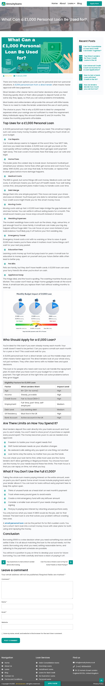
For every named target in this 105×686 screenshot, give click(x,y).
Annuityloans (21, 684)
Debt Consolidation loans (49, 663)
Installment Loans (46, 669)
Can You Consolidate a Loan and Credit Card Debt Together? (92, 49)
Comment (6, 579)
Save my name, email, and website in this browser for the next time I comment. (32, 633)
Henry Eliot (8, 76)
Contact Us (9, 676)
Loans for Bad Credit (47, 672)
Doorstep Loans (45, 666)
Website (5, 622)
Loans (71, 3)
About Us (8, 666)
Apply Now (94, 3)
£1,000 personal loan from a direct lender (33, 84)
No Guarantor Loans (47, 676)
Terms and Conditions (13, 679)
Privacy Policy (98, 684)
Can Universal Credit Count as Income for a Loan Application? (92, 68)
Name (4, 602)
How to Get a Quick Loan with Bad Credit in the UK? (92, 77)
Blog (79, 3)
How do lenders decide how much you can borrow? (91, 87)
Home (55, 3)
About (63, 3)
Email (4, 612)
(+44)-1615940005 (83, 666)
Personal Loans (45, 679)
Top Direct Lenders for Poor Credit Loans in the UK (92, 58)
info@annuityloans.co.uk (85, 662)
